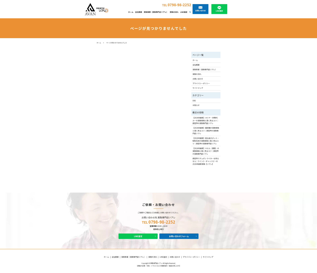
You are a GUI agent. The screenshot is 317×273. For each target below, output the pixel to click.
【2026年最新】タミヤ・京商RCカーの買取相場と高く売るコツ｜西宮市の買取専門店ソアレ (206, 120)
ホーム (130, 12)
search (190, 12)
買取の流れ (174, 12)
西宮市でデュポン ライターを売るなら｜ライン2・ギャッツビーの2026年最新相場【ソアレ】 (206, 161)
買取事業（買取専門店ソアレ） (156, 12)
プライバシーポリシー (201, 83)
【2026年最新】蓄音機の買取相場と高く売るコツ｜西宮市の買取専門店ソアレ (206, 131)
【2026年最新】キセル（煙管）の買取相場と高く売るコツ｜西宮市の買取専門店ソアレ (206, 151)
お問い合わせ (198, 79)
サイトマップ (198, 88)
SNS (194, 100)
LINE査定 (183, 12)
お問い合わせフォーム (179, 236)
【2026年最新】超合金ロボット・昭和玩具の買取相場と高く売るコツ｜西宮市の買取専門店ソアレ (206, 141)
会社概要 (138, 12)
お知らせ (196, 105)
